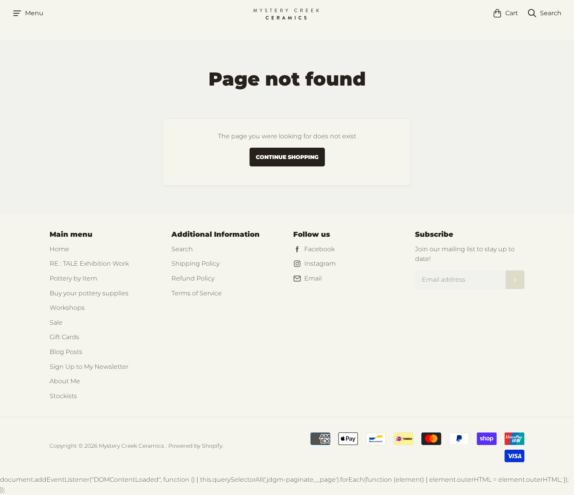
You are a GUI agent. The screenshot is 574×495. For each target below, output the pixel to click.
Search (182, 249)
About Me (65, 381)
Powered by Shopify (195, 445)
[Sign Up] (515, 279)
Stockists (63, 396)
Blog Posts (66, 352)
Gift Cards (64, 337)
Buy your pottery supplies (89, 293)
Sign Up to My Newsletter (89, 366)
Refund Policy (192, 278)
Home (59, 249)
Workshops (67, 307)
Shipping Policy (195, 263)
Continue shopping (287, 157)
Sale (56, 322)
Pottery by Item (73, 278)
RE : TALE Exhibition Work (89, 263)
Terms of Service (196, 293)
